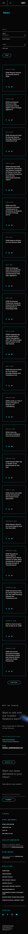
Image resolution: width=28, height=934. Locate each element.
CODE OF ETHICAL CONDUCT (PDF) (13, 900)
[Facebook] (6, 86)
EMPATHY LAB (6, 827)
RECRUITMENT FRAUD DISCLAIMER (13, 897)
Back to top (6, 813)
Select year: (5, 48)
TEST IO (4, 830)
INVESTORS (5, 870)
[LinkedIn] (9, 86)
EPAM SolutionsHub (17, 847)
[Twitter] (12, 86)
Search (4, 33)
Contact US (9, 762)
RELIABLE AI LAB (7, 833)
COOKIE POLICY (7, 883)
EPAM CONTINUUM (8, 824)
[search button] (11, 3)
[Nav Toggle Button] (4, 2)
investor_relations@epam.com (12, 748)
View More (14, 682)
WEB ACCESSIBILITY (8, 889)
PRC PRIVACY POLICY (9, 880)
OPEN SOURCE (6, 874)
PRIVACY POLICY (7, 877)
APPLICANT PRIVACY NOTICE (11, 886)
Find (7, 55)
